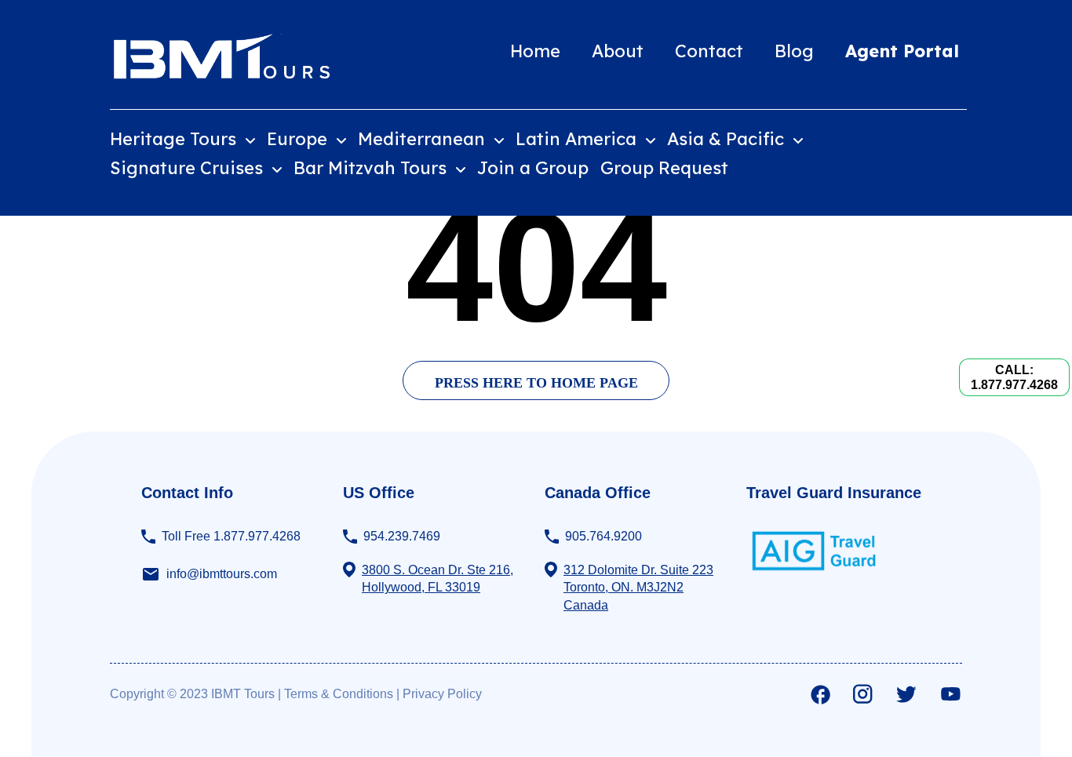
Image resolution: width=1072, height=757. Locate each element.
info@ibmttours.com (221, 573)
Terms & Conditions (338, 694)
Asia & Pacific (728, 138)
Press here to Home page (536, 383)
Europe (299, 138)
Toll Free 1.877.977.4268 (231, 536)
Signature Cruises (189, 168)
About (618, 51)
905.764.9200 (603, 536)
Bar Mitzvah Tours (372, 168)
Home (535, 51)
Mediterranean (424, 138)
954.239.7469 (401, 536)
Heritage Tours (175, 138)
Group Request (664, 168)
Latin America (578, 138)
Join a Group (533, 168)
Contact (709, 51)
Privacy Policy (442, 694)
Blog (794, 51)
